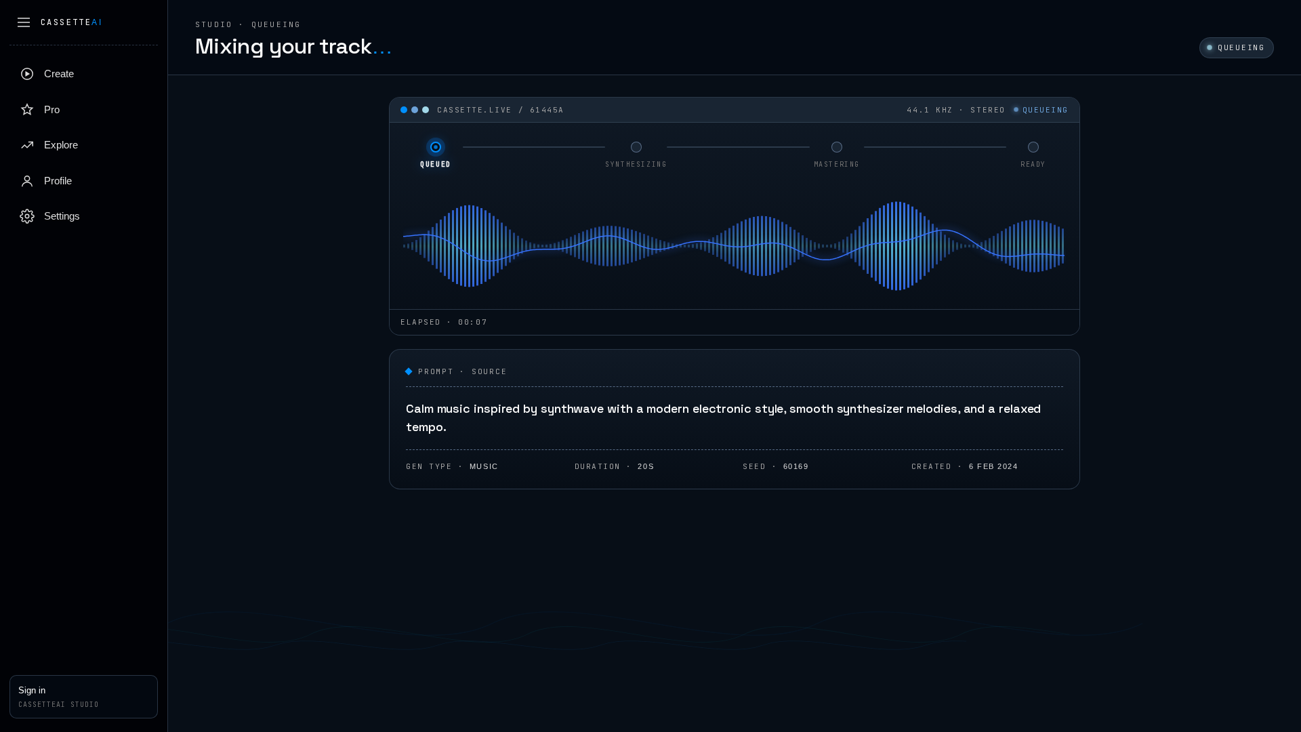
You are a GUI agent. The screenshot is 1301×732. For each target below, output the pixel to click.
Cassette (71, 22)
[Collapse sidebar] (24, 22)
